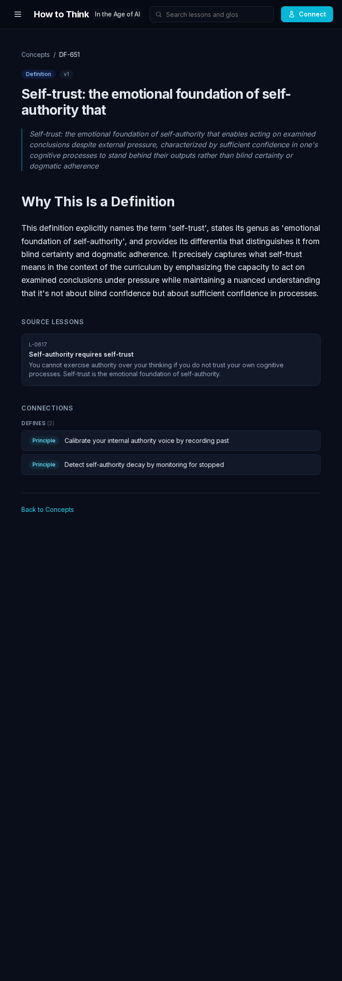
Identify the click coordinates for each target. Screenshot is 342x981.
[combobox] (212, 14)
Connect (312, 14)
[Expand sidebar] (18, 14)
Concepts (35, 54)
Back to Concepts (47, 509)
